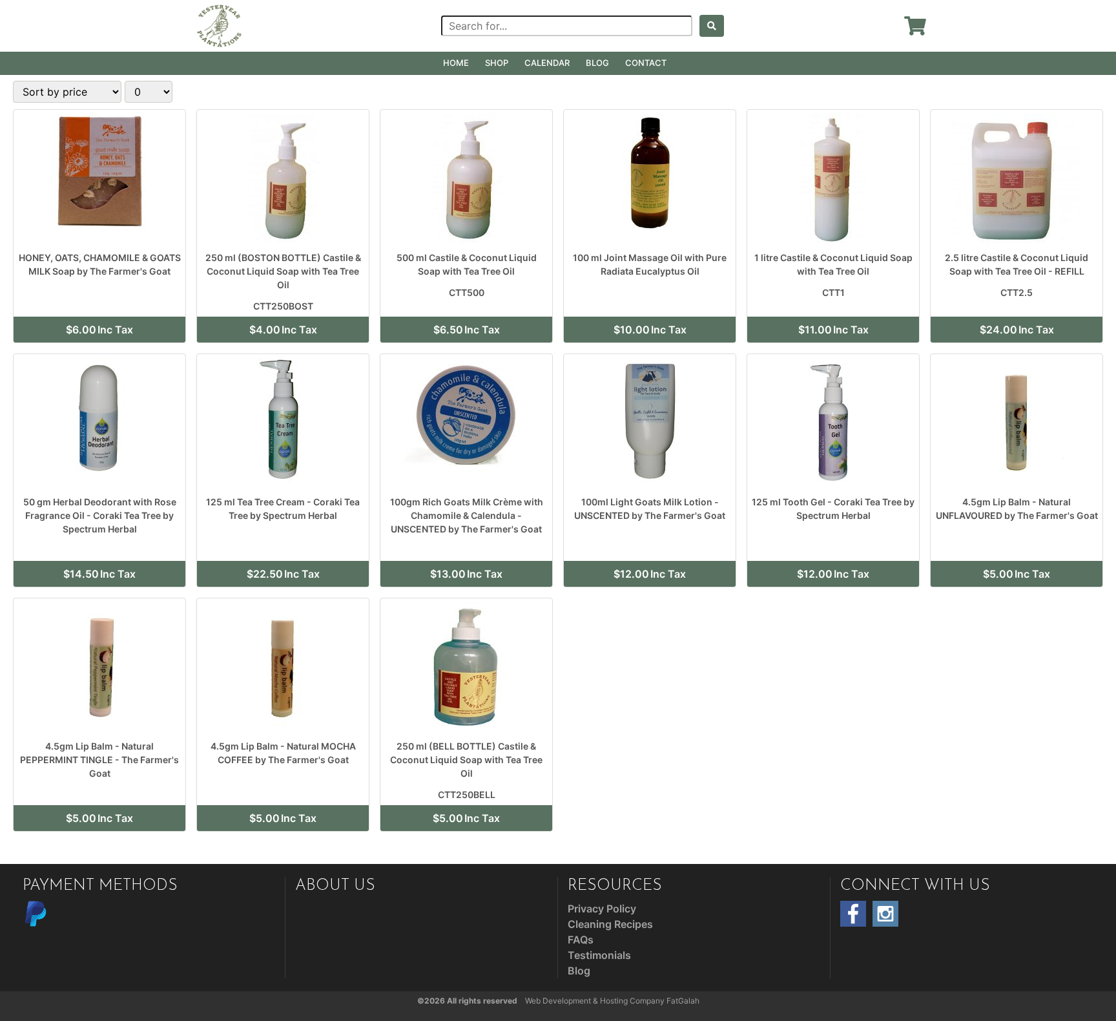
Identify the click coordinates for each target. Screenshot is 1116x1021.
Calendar (547, 63)
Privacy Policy (602, 908)
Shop (496, 63)
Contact (645, 63)
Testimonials (599, 955)
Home (456, 63)
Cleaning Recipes (610, 924)
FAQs (581, 939)
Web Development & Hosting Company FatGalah (612, 1000)
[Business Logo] (219, 24)
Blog (597, 63)
